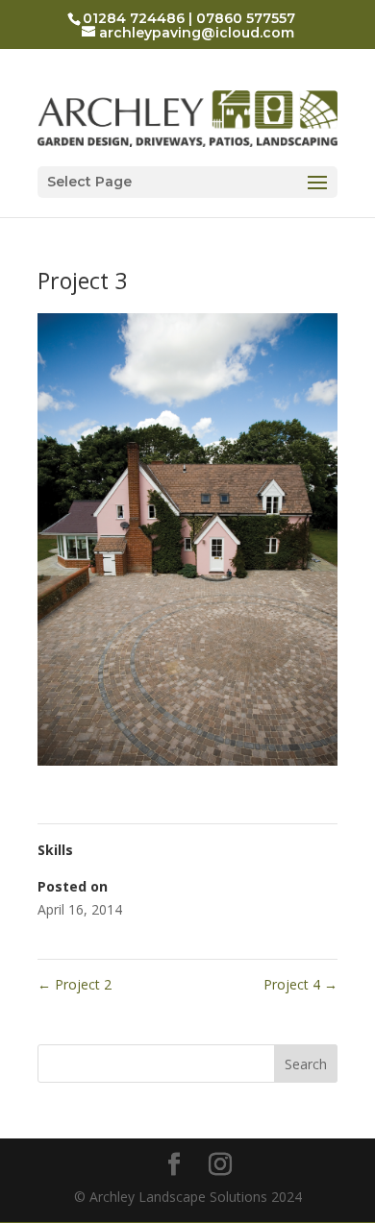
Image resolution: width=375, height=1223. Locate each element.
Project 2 (75, 984)
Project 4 (300, 984)
